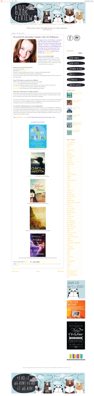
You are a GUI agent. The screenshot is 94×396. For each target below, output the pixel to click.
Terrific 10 (69, 262)
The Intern (15, 83)
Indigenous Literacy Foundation (73, 202)
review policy (61, 24)
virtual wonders (33, 24)
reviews (19, 24)
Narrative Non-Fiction (71, 232)
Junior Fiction (70, 206)
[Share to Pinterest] (39, 262)
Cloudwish (26, 69)
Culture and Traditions (71, 174)
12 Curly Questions (71, 142)
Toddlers (68, 264)
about (14, 24)
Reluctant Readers (70, 248)
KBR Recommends (71, 212)
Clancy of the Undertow (31, 176)
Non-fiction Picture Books (72, 236)
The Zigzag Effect (49, 52)
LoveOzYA (43, 263)
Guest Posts (69, 192)
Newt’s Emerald (16, 86)
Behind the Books (70, 156)
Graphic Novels (70, 190)
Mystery (68, 230)
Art (67, 148)
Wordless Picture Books (72, 270)
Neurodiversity (70, 234)
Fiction (68, 188)
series (23, 70)
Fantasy (68, 186)
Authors (34, 263)
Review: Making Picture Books (76, 131)
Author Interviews (28, 263)
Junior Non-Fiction (71, 208)
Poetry (68, 244)
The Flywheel (16, 88)
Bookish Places (70, 162)
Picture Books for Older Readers (73, 242)
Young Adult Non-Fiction (72, 275)
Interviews (38, 263)
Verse (68, 268)
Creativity (69, 172)
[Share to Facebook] (37, 262)
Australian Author (20, 263)
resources (25, 24)
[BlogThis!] (34, 262)
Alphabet (69, 146)
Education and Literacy (72, 180)
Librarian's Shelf (70, 216)
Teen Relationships (71, 260)
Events (68, 182)
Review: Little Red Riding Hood (77, 101)
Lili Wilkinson (47, 51)
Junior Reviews (70, 210)
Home (38, 271)
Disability (69, 176)
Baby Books (69, 154)
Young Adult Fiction (50, 263)
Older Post (61, 271)
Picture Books (70, 240)
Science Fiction (70, 256)
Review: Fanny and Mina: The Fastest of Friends (77, 124)
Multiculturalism (70, 228)
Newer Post (15, 271)
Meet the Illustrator (71, 220)
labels (47, 24)
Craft (68, 170)
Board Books (69, 158)
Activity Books (70, 144)
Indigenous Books (70, 200)
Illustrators (69, 198)
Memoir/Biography (71, 222)
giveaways (53, 24)
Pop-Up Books (70, 246)
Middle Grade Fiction (71, 226)
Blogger (69, 367)
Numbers (69, 238)
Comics (68, 168)
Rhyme (68, 252)
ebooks (68, 277)
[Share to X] (36, 262)
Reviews (68, 250)
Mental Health (70, 224)
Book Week (69, 160)
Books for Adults (70, 164)
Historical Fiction (70, 194)
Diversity (69, 178)
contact (68, 24)
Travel (68, 266)
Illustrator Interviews (71, 196)
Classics (68, 166)
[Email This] (33, 262)
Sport (68, 258)
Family (68, 184)
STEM (68, 254)
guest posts (41, 24)
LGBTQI (69, 214)
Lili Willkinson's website (21, 117)
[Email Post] (31, 261)
